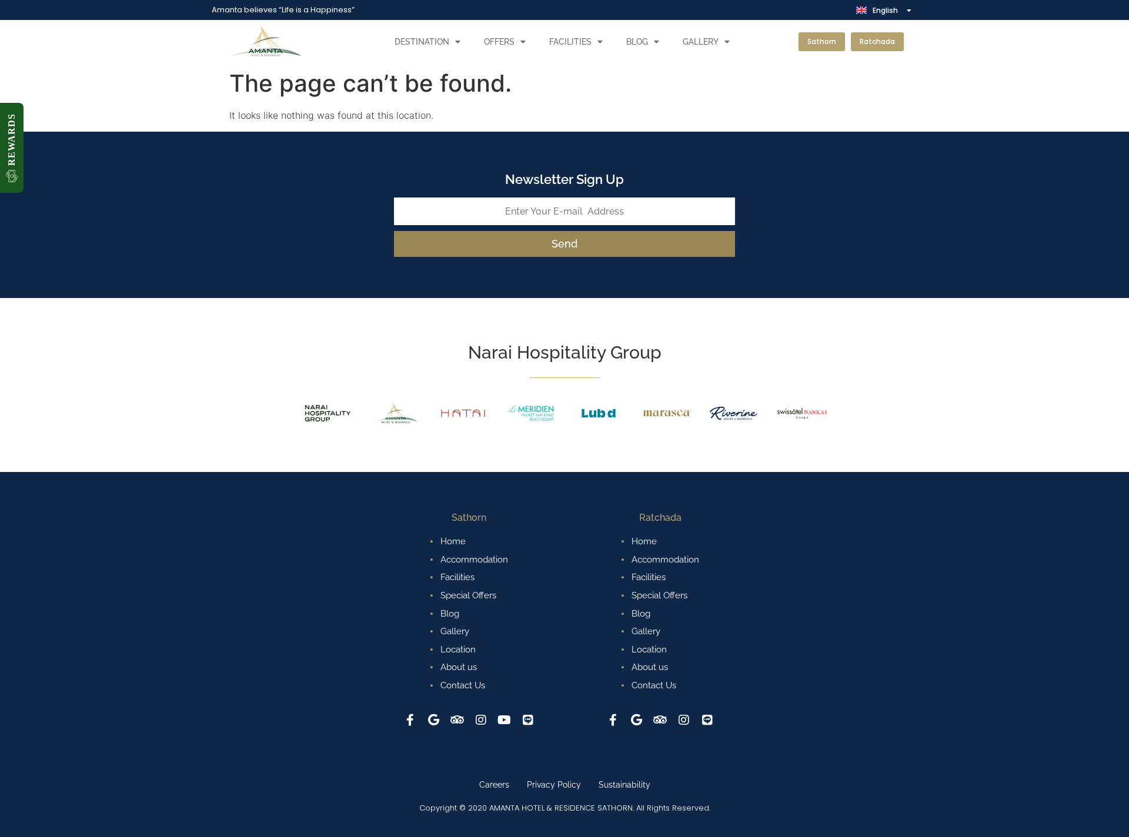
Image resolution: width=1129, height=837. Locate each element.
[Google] (434, 720)
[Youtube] (504, 720)
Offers (499, 41)
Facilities (570, 41)
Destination (422, 41)
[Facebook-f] (410, 720)
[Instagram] (481, 720)
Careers (494, 784)
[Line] (528, 720)
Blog (637, 41)
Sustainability (624, 784)
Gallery (701, 41)
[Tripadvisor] (457, 720)
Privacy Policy (554, 784)
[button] (12, 148)
